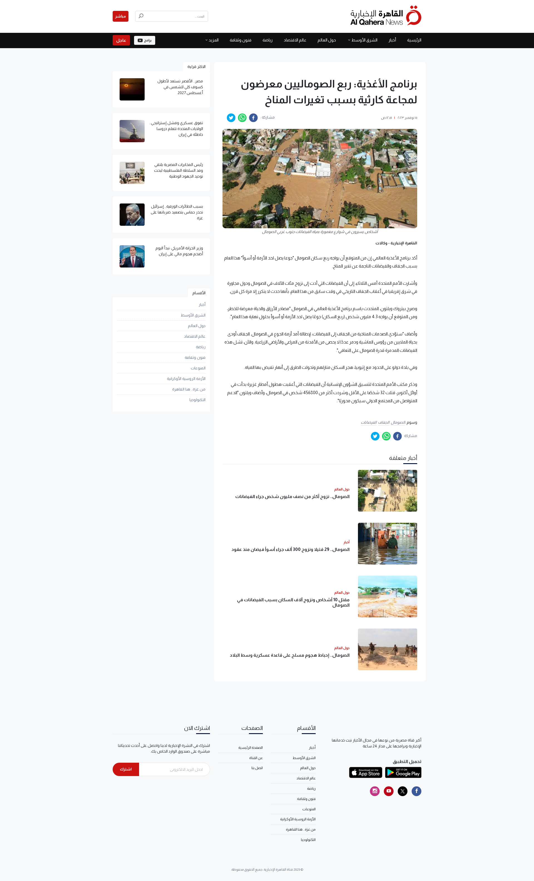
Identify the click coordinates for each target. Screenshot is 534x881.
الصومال (398, 422)
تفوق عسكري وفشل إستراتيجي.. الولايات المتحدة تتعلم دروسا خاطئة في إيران (176, 129)
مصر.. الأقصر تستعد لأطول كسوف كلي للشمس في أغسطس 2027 (180, 87)
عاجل (121, 40)
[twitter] (231, 117)
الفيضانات (369, 422)
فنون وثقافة (240, 40)
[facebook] (253, 117)
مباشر (120, 16)
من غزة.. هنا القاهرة (189, 389)
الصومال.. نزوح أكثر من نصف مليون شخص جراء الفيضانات (292, 496)
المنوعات (198, 368)
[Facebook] (416, 791)
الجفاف (383, 422)
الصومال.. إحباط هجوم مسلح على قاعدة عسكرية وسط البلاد (290, 655)
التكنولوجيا (197, 400)
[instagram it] (375, 791)
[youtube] (389, 791)
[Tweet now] (402, 791)
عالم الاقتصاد (295, 40)
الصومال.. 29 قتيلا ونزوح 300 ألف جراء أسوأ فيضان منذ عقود (290, 549)
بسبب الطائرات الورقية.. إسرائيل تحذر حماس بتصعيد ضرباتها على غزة (177, 212)
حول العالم (327, 40)
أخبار (392, 40)
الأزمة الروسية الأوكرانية (186, 379)
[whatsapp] (242, 117)
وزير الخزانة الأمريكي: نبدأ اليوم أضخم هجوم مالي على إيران (179, 251)
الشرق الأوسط (364, 40)
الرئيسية (414, 40)
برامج (148, 40)
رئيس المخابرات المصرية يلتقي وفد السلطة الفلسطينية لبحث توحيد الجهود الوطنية (178, 170)
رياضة (268, 40)
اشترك (126, 769)
